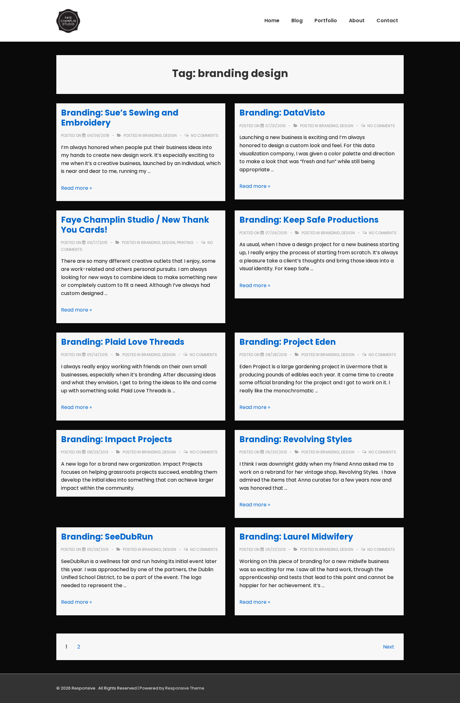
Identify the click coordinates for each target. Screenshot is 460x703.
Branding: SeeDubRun (107, 536)
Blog (297, 20)
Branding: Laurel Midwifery (296, 536)
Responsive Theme (184, 688)
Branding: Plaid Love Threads (122, 342)
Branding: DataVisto (282, 112)
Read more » (76, 188)
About (357, 20)
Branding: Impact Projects (116, 439)
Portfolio (325, 20)
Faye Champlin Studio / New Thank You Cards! (135, 224)
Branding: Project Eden (287, 342)
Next (388, 646)
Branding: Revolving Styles (295, 439)
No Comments (204, 135)
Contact (387, 20)
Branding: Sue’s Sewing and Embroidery (119, 117)
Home (271, 20)
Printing (185, 242)
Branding (152, 135)
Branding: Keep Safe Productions (309, 219)
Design (170, 135)
